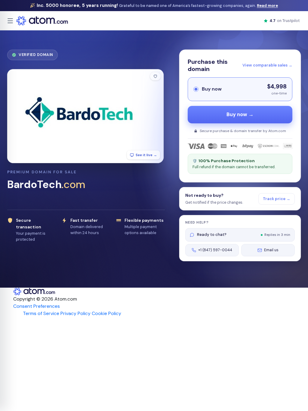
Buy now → (240, 114)
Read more (267, 5)
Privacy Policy (75, 313)
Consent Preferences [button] (36, 306)
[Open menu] (10, 20)
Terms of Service (41, 313)
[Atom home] (42, 21)
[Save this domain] (155, 76)
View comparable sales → (267, 65)
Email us (271, 250)
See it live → (146, 155)
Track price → (276, 198)
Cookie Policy (106, 313)
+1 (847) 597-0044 (215, 250)
